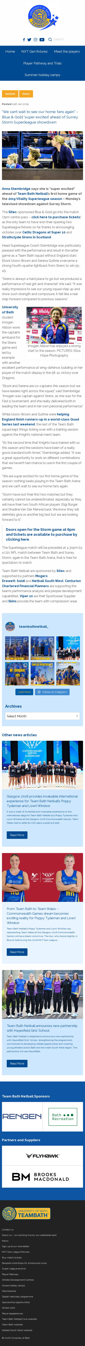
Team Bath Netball (32, 194)
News (26, 94)
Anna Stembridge (16, 189)
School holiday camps (13, 1285)
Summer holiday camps (42, 75)
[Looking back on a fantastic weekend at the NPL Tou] (17, 673)
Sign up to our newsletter (15, 1246)
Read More (17, 835)
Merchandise (9, 1291)
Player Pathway (10, 1274)
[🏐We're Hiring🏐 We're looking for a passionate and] (42, 673)
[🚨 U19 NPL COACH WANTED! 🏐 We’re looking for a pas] (42, 648)
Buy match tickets (12, 1257)
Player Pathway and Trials (42, 63)
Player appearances (12, 1313)
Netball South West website (17, 1330)
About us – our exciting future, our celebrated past (29, 1235)
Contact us (7, 1229)
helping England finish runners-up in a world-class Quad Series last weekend (40, 419)
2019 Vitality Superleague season (35, 199)
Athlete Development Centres (18, 1279)
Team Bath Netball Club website (19, 1319)
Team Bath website (12, 1324)
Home (10, 51)
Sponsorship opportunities (16, 1302)
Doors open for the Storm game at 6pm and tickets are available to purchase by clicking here (41, 534)
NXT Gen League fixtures (15, 1251)
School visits (8, 1307)
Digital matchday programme (17, 1296)
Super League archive (14, 1268)
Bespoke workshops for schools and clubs (24, 1263)
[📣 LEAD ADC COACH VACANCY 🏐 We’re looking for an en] (17, 648)
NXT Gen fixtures (34, 51)
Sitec (12, 212)
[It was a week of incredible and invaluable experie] (68, 648)
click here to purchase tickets (55, 217)
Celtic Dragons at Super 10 (43, 232)
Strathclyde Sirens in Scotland (26, 237)
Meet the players (67, 51)
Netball (10, 94)
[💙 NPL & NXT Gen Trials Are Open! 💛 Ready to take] (68, 673)
